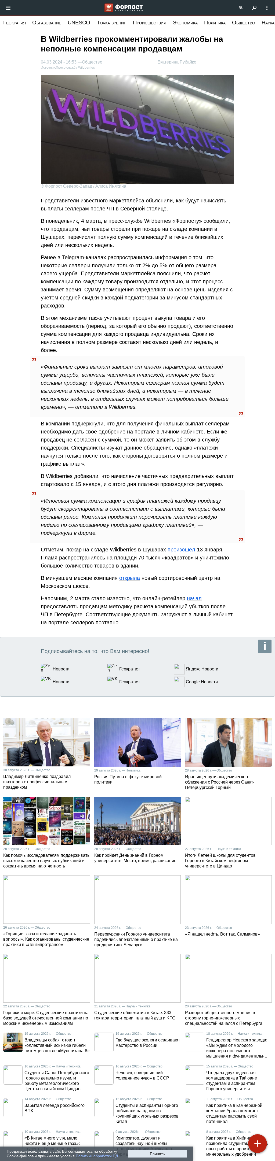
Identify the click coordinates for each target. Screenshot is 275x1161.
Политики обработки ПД (97, 1156)
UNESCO (79, 22)
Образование (46, 22)
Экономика (185, 22)
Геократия (14, 22)
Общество (243, 22)
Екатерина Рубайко (176, 62)
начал (194, 598)
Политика (215, 22)
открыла (129, 578)
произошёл (181, 549)
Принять (157, 1154)
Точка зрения (111, 22)
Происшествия (149, 22)
